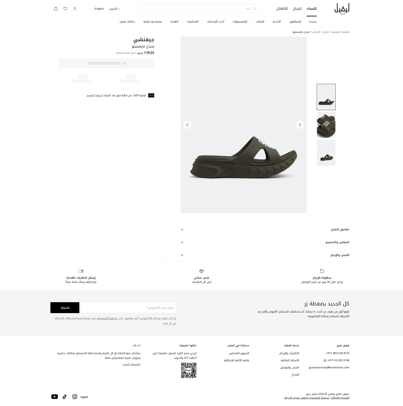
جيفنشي (143, 40)
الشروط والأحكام (340, 397)
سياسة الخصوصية (107, 318)
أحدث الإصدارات (215, 21)
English (99, 9)
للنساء (312, 8)
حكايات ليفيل (127, 21)
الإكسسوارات (240, 21)
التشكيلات (193, 21)
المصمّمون (295, 21)
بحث (247, 8)
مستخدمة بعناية (152, 21)
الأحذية (277, 21)
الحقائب (260, 21)
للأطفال (282, 8)
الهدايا (174, 21)
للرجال (297, 8)
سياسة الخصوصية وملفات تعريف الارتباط (306, 397)
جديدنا (313, 21)
